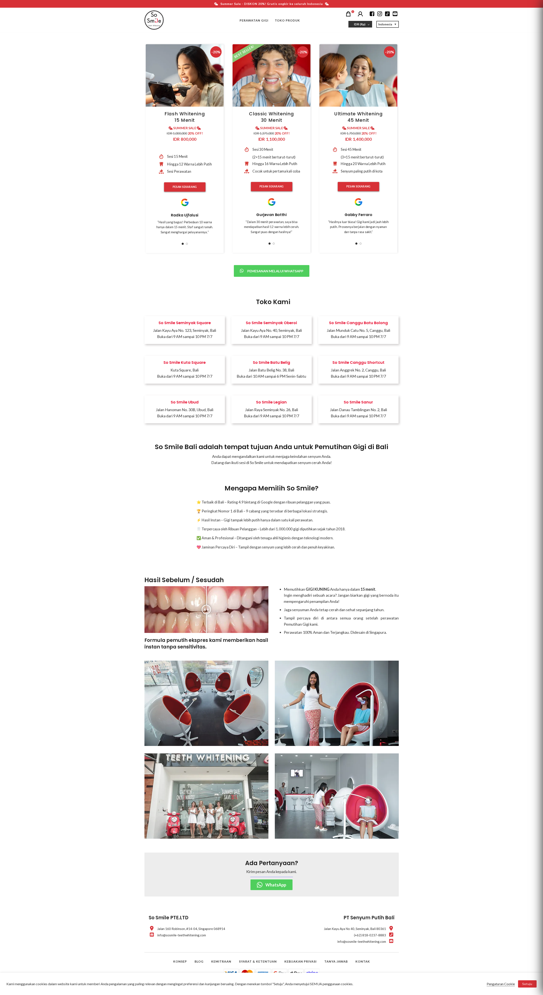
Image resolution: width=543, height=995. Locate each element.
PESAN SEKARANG (185, 187)
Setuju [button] (527, 984)
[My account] (361, 13)
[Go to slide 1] (183, 244)
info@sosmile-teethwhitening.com (181, 935)
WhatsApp (275, 884)
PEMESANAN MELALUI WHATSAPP (275, 271)
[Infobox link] (184, 330)
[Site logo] (154, 20)
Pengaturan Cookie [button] (501, 984)
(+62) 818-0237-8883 (370, 935)
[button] (387, 24)
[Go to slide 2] (187, 244)
